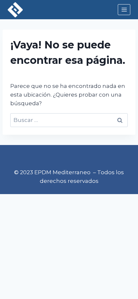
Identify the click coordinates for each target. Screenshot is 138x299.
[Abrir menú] (124, 9)
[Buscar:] (69, 120)
